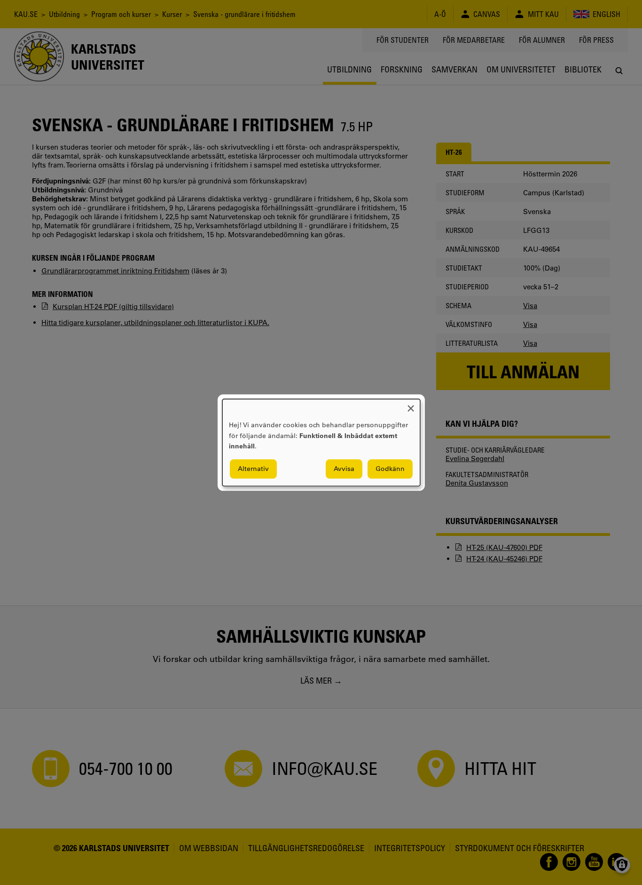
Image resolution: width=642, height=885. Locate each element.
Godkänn (390, 468)
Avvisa (344, 468)
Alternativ (253, 468)
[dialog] (321, 442)
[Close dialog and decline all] (410, 405)
